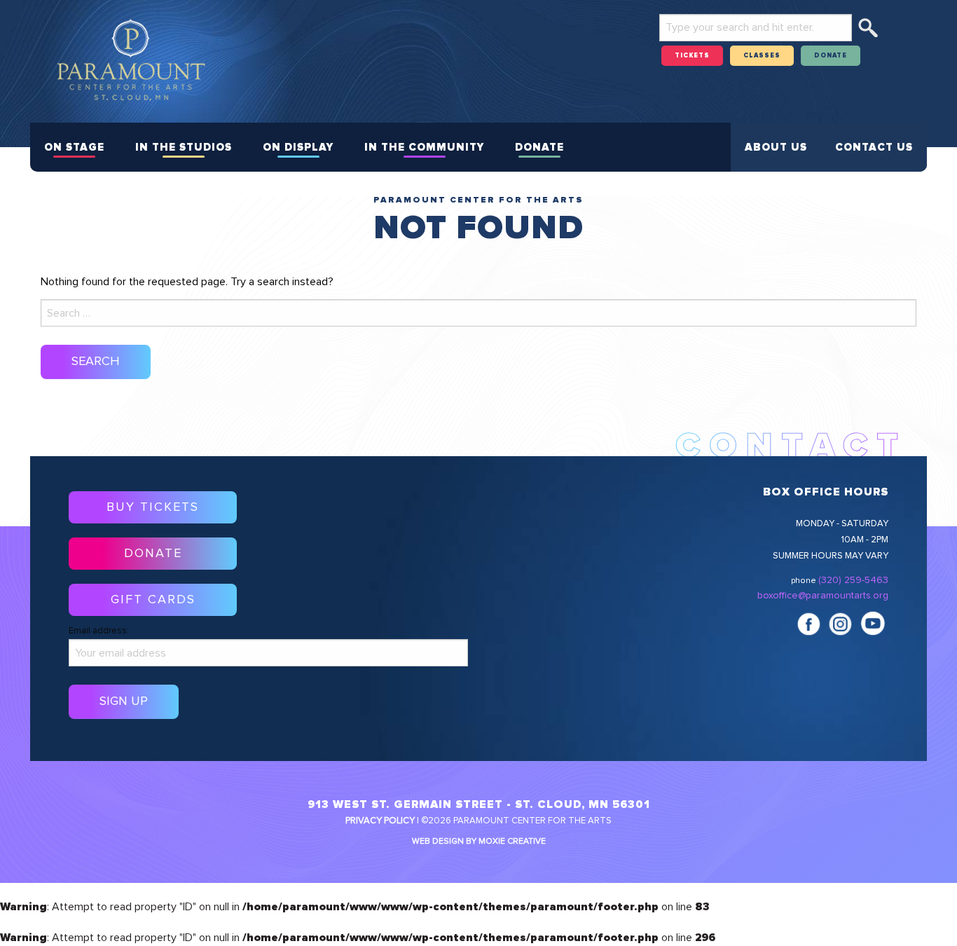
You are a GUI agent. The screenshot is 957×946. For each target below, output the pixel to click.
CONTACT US (874, 147)
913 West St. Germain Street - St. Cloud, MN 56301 (479, 804)
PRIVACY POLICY (380, 820)
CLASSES (761, 56)
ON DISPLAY (298, 147)
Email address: (99, 631)
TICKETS (692, 56)
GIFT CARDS (153, 600)
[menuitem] (74, 147)
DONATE (830, 56)
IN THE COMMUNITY (424, 147)
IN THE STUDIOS (183, 147)
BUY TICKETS (152, 507)
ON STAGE (74, 147)
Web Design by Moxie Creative (479, 841)
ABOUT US (776, 147)
